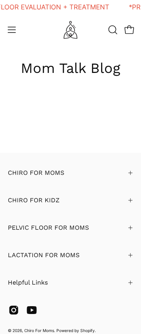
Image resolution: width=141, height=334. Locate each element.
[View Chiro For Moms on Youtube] (32, 310)
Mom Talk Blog (70, 68)
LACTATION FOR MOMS (44, 255)
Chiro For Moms (39, 330)
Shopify (87, 330)
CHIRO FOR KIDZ (34, 200)
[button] (112, 29)
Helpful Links (28, 282)
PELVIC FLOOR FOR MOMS (48, 227)
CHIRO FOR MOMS (36, 172)
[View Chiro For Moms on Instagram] (14, 310)
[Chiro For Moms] (70, 30)
